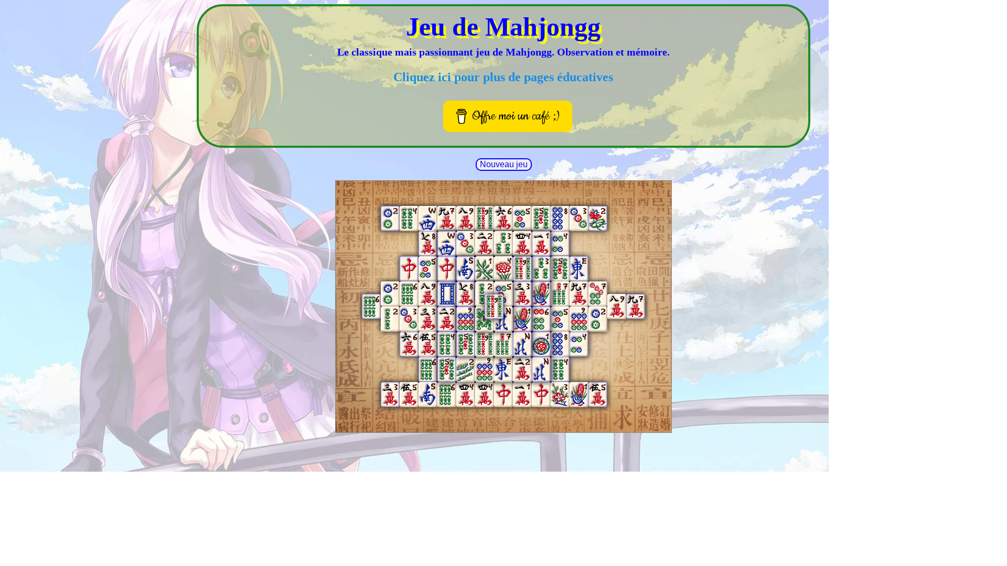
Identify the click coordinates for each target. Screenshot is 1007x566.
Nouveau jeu (504, 164)
